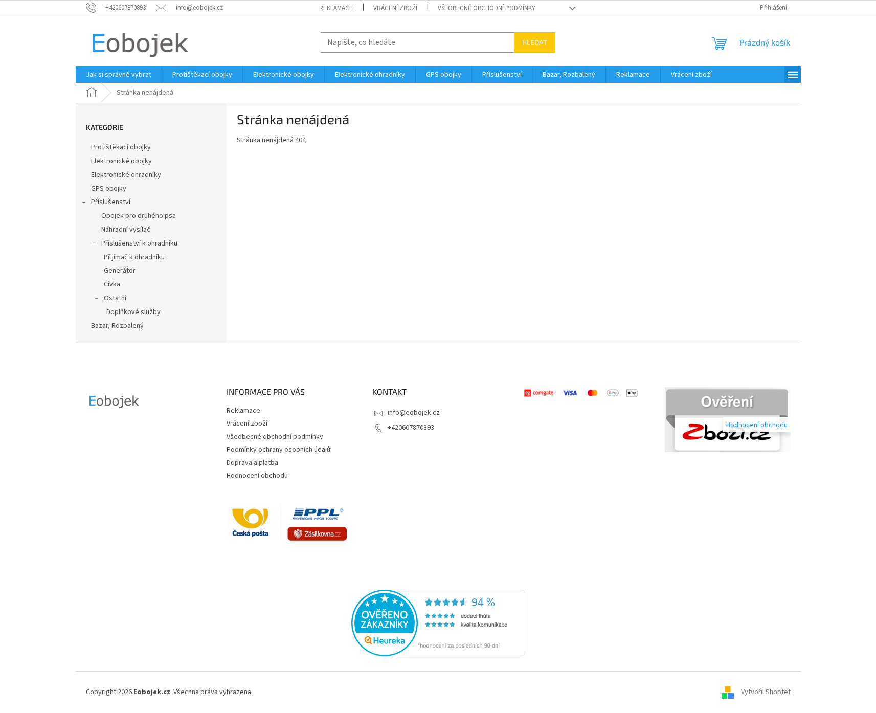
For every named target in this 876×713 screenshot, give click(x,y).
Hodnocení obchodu (257, 476)
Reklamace (336, 8)
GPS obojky (108, 189)
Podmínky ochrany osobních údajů (278, 449)
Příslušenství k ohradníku (139, 243)
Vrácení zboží (395, 8)
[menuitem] (119, 74)
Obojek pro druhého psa (138, 216)
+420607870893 (411, 427)
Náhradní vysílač (125, 230)
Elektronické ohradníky (126, 175)
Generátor (120, 270)
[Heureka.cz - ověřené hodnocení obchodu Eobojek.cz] (438, 623)
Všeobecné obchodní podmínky (486, 8)
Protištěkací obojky (121, 147)
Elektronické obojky (121, 161)
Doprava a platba (252, 463)
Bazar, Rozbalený (117, 326)
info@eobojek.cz (414, 413)
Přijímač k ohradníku (134, 257)
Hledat (534, 42)
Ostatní (115, 298)
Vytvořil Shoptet (766, 692)
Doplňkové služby (133, 312)
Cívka (112, 284)
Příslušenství (110, 202)
